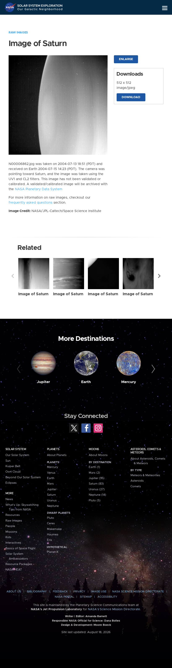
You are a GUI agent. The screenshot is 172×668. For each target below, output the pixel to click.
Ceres (51, 523)
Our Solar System (17, 455)
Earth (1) (94, 467)
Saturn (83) (96, 483)
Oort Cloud (13, 471)
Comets (135, 486)
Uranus (52, 500)
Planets (53, 449)
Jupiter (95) (96, 478)
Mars (50, 483)
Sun (7, 460)
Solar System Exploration (40, 4)
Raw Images (18, 32)
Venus (51, 472)
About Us (14, 591)
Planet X (52, 552)
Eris (49, 540)
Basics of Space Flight (20, 548)
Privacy (79, 591)
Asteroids (137, 480)
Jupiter (43, 382)
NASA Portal (64, 597)
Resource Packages (18, 564)
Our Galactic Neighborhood (40, 10)
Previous (12, 276)
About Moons (98, 455)
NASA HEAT (13, 569)
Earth (86, 382)
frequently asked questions (30, 202)
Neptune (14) (97, 494)
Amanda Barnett (96, 616)
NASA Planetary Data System (38, 189)
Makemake (54, 529)
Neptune (53, 506)
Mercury (128, 382)
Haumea (52, 534)
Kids (8, 537)
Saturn (51, 494)
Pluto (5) (94, 500)
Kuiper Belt (12, 466)
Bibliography (37, 591)
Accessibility (107, 597)
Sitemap (86, 597)
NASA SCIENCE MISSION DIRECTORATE (138, 591)
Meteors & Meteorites (145, 475)
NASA (10, 7)
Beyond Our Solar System (23, 477)
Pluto (50, 517)
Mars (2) (94, 472)
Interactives (13, 542)
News (9, 499)
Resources (12, 515)
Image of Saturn (33, 294)
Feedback (60, 591)
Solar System (15, 449)
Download (131, 97)
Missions (11, 531)
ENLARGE (126, 59)
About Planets (56, 455)
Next (159, 276)
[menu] (164, 8)
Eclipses (11, 482)
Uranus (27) (97, 489)
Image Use (98, 591)
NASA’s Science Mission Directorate (114, 609)
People (10, 526)
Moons (94, 449)
